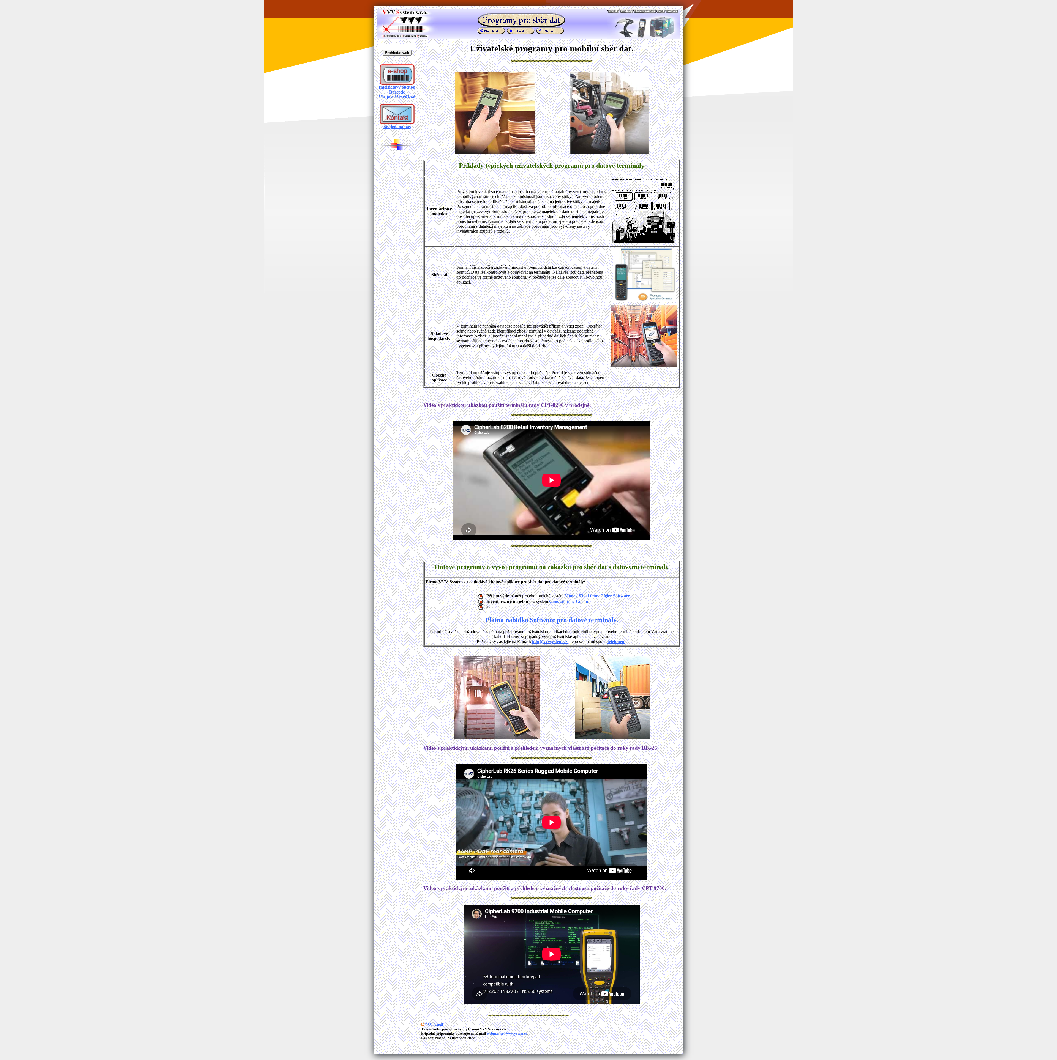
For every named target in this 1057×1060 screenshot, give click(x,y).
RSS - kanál (433, 1025)
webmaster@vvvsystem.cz (507, 1033)
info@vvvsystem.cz (550, 641)
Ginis (554, 601)
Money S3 (574, 596)
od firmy (606, 596)
